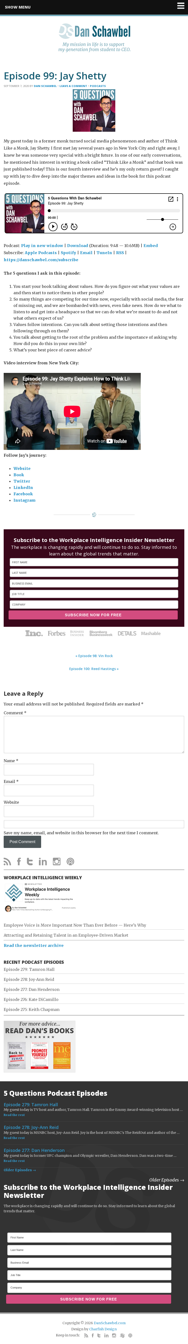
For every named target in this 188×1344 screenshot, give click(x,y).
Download (77, 245)
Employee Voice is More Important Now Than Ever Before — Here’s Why (75, 925)
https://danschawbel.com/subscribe (41, 259)
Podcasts (98, 86)
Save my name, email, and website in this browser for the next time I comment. (81, 832)
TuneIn (104, 252)
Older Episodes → (20, 1170)
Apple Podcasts (41, 252)
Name (11, 760)
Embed (150, 245)
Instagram (24, 500)
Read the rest (14, 1115)
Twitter (21, 481)
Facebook (23, 493)
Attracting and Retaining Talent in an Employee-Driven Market (66, 935)
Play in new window (42, 245)
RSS (120, 252)
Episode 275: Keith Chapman (31, 1009)
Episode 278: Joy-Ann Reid (29, 979)
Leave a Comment (73, 86)
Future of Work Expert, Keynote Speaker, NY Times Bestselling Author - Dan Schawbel (94, 40)
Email (86, 252)
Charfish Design (103, 1329)
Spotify (68, 252)
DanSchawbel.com (110, 1323)
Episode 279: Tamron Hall (29, 969)
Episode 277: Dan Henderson (31, 989)
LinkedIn (23, 487)
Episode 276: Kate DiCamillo (31, 999)
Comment (15, 712)
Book (18, 474)
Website (22, 468)
